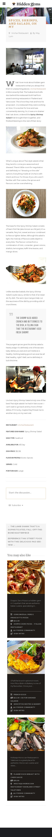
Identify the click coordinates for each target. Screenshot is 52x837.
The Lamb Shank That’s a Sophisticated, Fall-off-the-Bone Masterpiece (25, 529)
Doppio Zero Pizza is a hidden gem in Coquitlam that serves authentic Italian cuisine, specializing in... (26, 603)
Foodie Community (25, 630)
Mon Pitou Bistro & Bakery (27, 704)
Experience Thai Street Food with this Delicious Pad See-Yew (25, 541)
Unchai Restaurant (20, 33)
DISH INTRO (19, 634)
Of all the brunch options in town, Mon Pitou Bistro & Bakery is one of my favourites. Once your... (26, 683)
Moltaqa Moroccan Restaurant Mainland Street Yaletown (25, 787)
